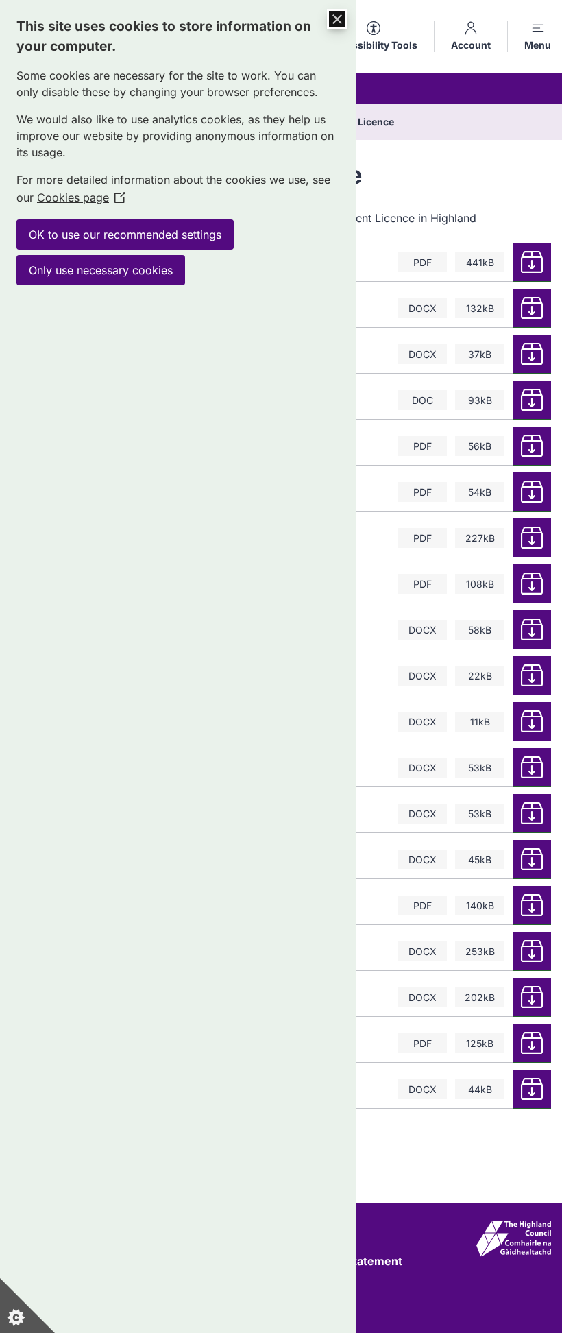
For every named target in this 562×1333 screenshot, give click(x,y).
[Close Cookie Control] (337, 19)
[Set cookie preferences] (27, 1305)
